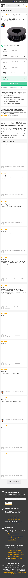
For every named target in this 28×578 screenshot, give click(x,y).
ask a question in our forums (15, 536)
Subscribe (8, 503)
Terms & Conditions (7, 572)
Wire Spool (15, 166)
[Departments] (1, 1)
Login (25, 1)
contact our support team (14, 538)
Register (21, 1)
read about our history (13, 515)
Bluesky (21, 521)
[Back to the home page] (3, 5)
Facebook (12, 523)
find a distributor (12, 540)
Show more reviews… (14, 481)
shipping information (13, 534)
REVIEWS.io (22, 166)
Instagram (18, 523)
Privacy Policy (17, 572)
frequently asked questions (18, 558)
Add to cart (14, 84)
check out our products (14, 519)
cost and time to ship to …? (15, 552)
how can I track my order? (14, 550)
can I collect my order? (14, 556)
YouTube (7, 523)
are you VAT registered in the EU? (16, 554)
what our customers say (14, 517)
